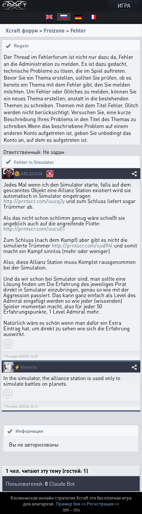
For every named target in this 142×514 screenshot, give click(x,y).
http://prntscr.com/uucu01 (34, 228)
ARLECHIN (31, 173)
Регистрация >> (103, 503)
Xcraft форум (22, 30)
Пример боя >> (71, 503)
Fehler (78, 30)
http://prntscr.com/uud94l (82, 245)
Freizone (54, 30)
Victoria (28, 367)
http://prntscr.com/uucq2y (34, 200)
